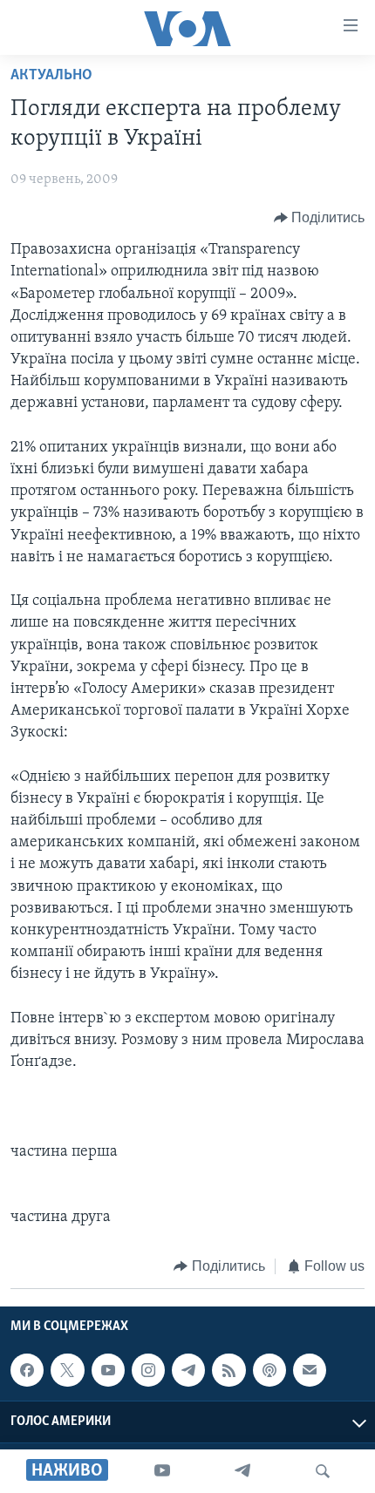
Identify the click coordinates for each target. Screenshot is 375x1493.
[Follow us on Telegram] (188, 1370)
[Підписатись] (309, 1370)
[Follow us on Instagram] (148, 1370)
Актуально (51, 76)
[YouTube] (162, 1471)
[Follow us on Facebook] (27, 1370)
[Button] (319, 218)
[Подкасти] (269, 1370)
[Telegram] (242, 1471)
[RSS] (228, 1370)
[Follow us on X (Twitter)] (67, 1370)
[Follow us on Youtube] (108, 1370)
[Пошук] (323, 1471)
